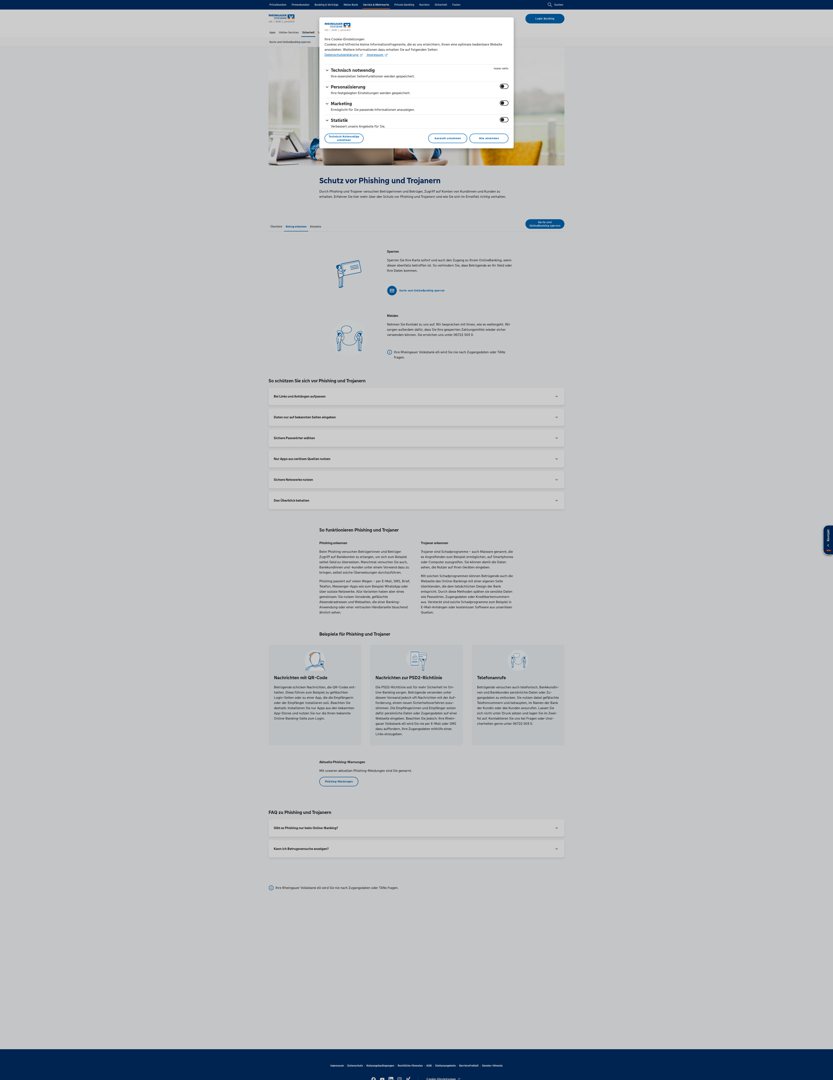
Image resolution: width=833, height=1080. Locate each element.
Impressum (375, 55)
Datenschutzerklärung (342, 55)
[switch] (504, 86)
